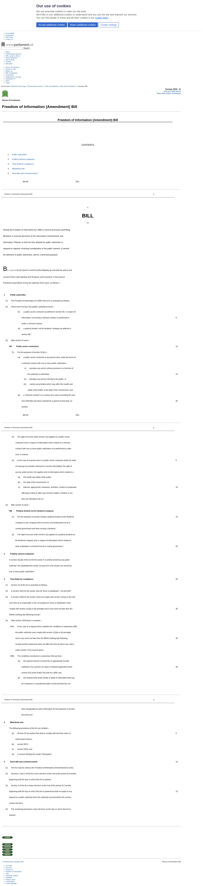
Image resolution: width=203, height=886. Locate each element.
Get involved (10, 60)
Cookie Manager (11, 883)
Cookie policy (10, 881)
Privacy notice (10, 879)
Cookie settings (109, 25)
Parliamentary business (14, 54)
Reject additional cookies (83, 25)
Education (9, 64)
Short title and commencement (24, 173)
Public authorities (19, 155)
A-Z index (9, 866)
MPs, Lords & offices (13, 56)
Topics (8, 83)
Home (8, 52)
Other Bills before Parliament (169, 93)
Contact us (9, 39)
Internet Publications (172, 91)
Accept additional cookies (52, 25)
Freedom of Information (13, 871)
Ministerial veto (18, 169)
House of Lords (11, 69)
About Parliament (11, 58)
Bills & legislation (11, 73)
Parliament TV (10, 79)
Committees (10, 75)
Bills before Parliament (68, 86)
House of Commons (12, 67)
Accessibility (10, 33)
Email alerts (10, 35)
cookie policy (101, 17)
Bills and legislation (52, 86)
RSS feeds (9, 37)
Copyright (9, 877)
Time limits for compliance (23, 164)
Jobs (7, 873)
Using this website (12, 875)
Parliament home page (18, 86)
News (7, 81)
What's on (9, 71)
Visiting (8, 62)
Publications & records (13, 77)
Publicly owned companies (23, 159)
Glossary (9, 868)
